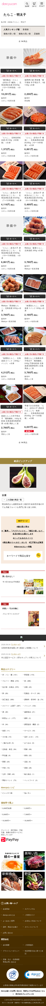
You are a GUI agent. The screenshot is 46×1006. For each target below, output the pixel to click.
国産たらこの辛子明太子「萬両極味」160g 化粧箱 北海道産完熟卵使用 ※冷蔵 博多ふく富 (11, 420)
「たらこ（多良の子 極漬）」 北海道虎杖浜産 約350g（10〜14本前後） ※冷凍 (34, 141)
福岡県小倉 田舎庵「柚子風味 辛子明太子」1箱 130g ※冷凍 (35, 82)
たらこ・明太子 (20, 22)
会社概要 (6, 945)
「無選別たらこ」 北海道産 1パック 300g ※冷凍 (34, 308)
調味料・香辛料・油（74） (34, 699)
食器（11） (6, 730)
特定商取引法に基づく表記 (34, 952)
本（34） (5, 724)
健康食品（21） (30, 712)
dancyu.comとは (9, 915)
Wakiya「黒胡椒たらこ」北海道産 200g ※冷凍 (11, 308)
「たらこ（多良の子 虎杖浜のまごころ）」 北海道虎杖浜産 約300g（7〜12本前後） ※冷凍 (11, 196)
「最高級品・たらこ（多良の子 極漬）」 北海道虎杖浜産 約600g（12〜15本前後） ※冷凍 (11, 84)
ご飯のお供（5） (8, 743)
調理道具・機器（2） (32, 724)
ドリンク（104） (30, 705)
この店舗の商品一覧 (14, 499)
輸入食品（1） (29, 774)
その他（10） (7, 737)
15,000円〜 (28, 820)
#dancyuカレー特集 (23, 546)
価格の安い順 (10, 33)
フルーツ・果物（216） (11, 681)
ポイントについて (31, 927)
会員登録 (6, 909)
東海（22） (28, 755)
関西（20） (6, 761)
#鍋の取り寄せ (23, 526)
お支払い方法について (33, 921)
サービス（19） (30, 730)
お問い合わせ (8, 932)
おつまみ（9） (29, 743)
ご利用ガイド (30, 915)
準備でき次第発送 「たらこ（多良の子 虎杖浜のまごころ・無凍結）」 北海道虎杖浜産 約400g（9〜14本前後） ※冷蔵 (34, 411)
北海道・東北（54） (9, 749)
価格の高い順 (25, 33)
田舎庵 (27, 100)
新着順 (26, 29)
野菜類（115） (29, 674)
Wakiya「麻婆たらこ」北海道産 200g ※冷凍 (34, 249)
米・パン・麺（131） (10, 674)
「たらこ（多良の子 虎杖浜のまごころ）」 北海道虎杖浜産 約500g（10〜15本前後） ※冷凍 (11, 252)
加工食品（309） (8, 699)
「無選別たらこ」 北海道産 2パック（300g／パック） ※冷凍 (11, 360)
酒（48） (5, 712)
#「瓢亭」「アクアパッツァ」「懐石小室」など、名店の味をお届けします (23, 532)
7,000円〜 (28, 814)
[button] (34, 974)
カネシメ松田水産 (8, 100)
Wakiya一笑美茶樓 (32, 268)
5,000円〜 (6, 814)
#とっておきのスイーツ (23, 538)
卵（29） (5, 693)
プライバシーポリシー (11, 951)
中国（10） (6, 768)
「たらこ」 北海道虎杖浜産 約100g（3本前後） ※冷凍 (11, 140)
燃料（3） (28, 718)
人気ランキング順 (12, 29)
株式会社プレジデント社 (25, 994)
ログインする (30, 909)
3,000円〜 (28, 808)
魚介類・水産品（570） (11, 687)
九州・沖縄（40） (9, 774)
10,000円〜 (6, 820)
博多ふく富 (29, 379)
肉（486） (28, 681)
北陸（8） (28, 761)
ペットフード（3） (31, 780)
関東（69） (28, 749)
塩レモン (27, 793)
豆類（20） (28, 687)
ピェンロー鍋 (7, 793)
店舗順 (37, 33)
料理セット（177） (9, 718)
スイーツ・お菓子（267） (12, 705)
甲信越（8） (7, 755)
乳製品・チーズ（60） (32, 693)
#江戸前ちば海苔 (36, 542)
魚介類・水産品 (6, 22)
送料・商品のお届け (10, 927)
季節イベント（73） (9, 780)
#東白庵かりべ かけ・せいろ (15, 542)
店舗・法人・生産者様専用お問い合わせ (11, 960)
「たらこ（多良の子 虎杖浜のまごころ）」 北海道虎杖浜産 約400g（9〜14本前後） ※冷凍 (35, 196)
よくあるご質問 (8, 921)
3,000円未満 (6, 808)
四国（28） (28, 768)
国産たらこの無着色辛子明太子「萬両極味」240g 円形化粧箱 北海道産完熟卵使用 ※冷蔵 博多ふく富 (34, 363)
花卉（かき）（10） (31, 737)
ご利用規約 (29, 945)
